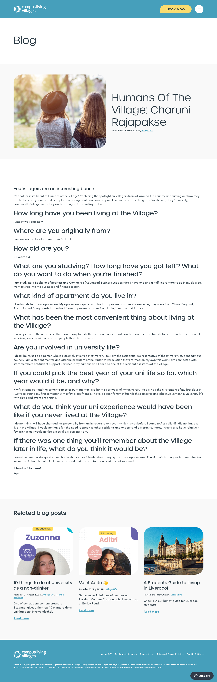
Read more (21, 618)
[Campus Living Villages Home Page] (30, 654)
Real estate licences (126, 654)
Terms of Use (147, 654)
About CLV (106, 654)
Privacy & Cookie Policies (170, 654)
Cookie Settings (195, 654)
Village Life (147, 131)
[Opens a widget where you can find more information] (202, 676)
